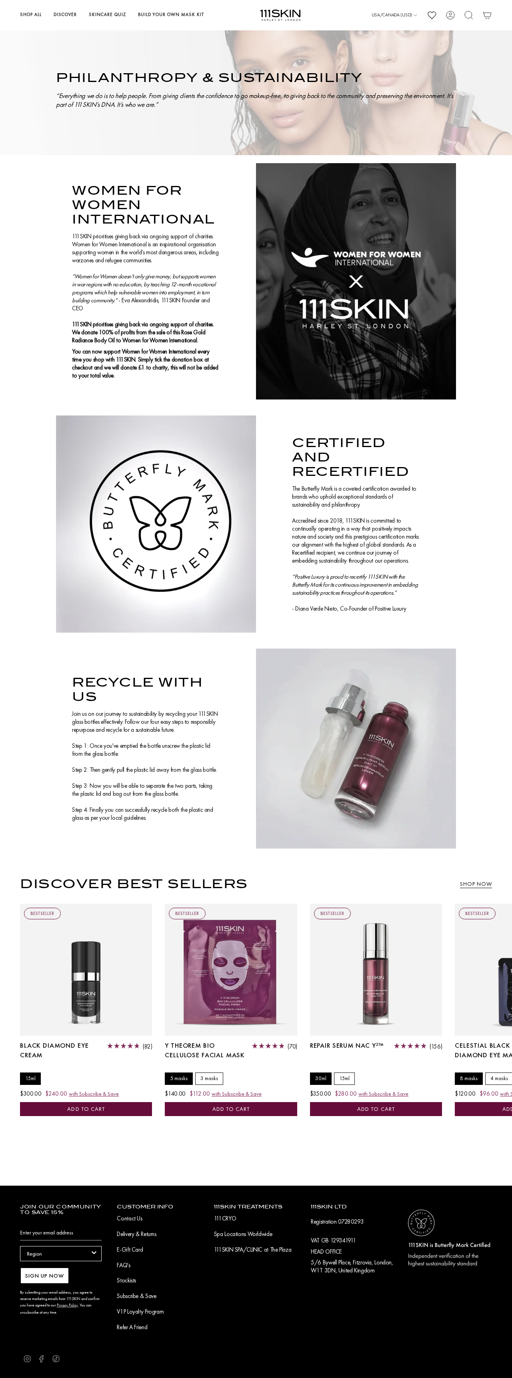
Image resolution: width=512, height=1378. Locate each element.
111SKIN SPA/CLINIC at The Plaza (252, 1250)
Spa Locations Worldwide (243, 1234)
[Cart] (487, 15)
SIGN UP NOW (44, 1275)
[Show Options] (94, 1253)
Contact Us (129, 1218)
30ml (320, 1078)
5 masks (179, 1078)
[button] (31, 15)
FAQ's (123, 1265)
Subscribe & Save (136, 1296)
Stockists (126, 1280)
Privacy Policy (67, 1305)
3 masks (209, 1078)
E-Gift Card (130, 1250)
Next (500, 970)
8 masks (469, 1078)
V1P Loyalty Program (140, 1312)
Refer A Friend (132, 1327)
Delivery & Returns (136, 1234)
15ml (30, 1078)
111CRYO (225, 1218)
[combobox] (58, 1253)
